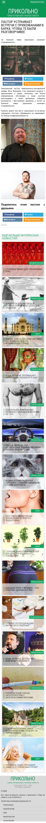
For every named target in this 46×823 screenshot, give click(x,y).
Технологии (8, 820)
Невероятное (9, 817)
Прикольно (8, 805)
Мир (5, 813)
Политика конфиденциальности (16, 801)
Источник (4, 225)
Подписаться (37, 2)
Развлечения (8, 809)
